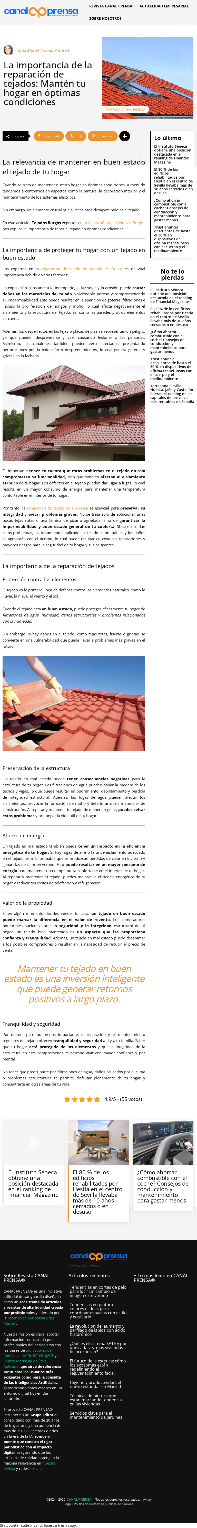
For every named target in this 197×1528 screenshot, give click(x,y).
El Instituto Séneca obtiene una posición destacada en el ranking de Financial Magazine (172, 154)
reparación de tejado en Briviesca (57, 508)
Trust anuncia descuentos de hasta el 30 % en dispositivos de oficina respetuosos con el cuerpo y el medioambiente (172, 239)
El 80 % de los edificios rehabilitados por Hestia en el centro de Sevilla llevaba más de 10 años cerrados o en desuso (173, 181)
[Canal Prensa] (41, 11)
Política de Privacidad (89, 1504)
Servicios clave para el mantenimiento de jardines (96, 1415)
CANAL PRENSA (79, 1499)
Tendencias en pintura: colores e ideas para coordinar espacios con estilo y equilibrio (98, 1311)
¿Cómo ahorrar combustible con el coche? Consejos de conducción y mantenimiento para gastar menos (172, 210)
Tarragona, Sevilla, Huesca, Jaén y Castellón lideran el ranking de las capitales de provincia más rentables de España (172, 393)
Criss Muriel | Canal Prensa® (43, 50)
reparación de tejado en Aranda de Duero (81, 268)
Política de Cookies (119, 1504)
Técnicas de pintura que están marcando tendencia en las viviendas (96, 1400)
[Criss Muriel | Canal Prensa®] (9, 50)
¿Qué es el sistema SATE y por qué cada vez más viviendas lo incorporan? (98, 1347)
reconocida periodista (27, 1318)
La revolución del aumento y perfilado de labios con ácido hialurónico (97, 1330)
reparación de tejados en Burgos (116, 222)
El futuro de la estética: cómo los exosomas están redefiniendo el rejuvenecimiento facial (98, 1367)
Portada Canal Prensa (125, 109)
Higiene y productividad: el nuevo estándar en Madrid (95, 1384)
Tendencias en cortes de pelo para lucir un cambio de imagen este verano (98, 1291)
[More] (124, 136)
